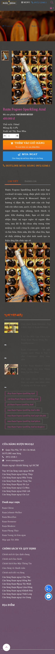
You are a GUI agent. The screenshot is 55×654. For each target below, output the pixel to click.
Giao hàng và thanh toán (13, 568)
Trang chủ (8, 25)
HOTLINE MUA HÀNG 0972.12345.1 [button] (27, 165)
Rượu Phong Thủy (10, 530)
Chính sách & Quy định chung (16, 554)
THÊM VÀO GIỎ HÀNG (29, 144)
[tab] (13, 181)
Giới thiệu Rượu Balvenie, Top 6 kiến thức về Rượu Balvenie (36, 326)
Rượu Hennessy (9, 521)
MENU (26, 2)
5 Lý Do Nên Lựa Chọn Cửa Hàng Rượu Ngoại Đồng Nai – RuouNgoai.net (35, 340)
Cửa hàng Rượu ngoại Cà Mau (15, 487)
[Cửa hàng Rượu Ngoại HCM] (9, 2)
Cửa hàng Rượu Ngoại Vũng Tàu (16, 481)
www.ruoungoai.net (15, 460)
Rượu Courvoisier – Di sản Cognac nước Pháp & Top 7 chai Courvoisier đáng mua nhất (35, 354)
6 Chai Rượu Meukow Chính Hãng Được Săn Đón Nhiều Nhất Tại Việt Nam (35, 369)
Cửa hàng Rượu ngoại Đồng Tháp (17, 474)
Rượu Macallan (9, 517)
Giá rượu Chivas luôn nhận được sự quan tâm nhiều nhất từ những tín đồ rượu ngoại (35, 382)
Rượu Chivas (8, 508)
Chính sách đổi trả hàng (13, 572)
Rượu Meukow (8, 526)
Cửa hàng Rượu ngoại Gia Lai (15, 494)
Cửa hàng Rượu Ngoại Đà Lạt (15, 484)
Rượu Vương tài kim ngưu (14, 535)
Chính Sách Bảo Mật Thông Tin (17, 563)
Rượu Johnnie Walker (12, 512)
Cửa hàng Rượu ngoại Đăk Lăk (16, 491)
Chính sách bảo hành (12, 559)
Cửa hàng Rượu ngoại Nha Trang (17, 477)
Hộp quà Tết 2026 (10, 539)
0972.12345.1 (40, 2)
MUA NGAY (27, 156)
